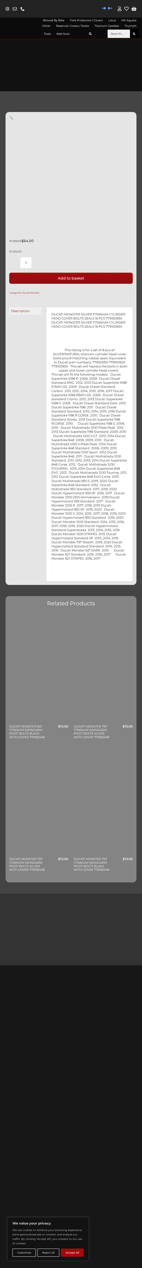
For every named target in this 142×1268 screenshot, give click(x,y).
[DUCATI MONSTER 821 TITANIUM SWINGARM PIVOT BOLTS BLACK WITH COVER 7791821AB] (38, 668)
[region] (48, 1239)
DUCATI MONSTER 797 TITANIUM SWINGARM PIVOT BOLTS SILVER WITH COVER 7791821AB (91, 732)
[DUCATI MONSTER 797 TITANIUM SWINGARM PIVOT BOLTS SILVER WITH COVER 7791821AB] (103, 668)
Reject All (48, 1252)
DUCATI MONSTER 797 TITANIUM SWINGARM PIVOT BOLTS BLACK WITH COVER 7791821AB (91, 864)
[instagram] (7, 9)
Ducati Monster (31, 292)
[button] (90, 34)
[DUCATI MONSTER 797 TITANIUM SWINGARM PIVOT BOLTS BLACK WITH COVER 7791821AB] (103, 801)
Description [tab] (20, 311)
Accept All (72, 1252)
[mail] (15, 9)
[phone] (23, 9)
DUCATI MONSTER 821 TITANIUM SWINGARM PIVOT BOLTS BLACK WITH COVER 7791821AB (27, 732)
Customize (24, 1252)
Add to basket (71, 278)
